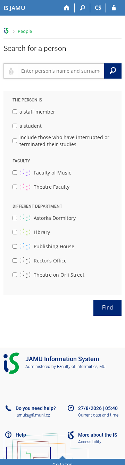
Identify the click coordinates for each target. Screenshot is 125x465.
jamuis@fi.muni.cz (33, 415)
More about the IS (97, 435)
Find (107, 307)
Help (21, 435)
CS (98, 7)
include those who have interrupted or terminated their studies (64, 140)
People (25, 31)
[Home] (67, 7)
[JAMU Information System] (6, 31)
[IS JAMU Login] (114, 7)
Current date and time (98, 415)
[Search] (82, 7)
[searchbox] (61, 71)
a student (30, 126)
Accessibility (89, 441)
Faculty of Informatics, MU (81, 366)
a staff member (37, 111)
